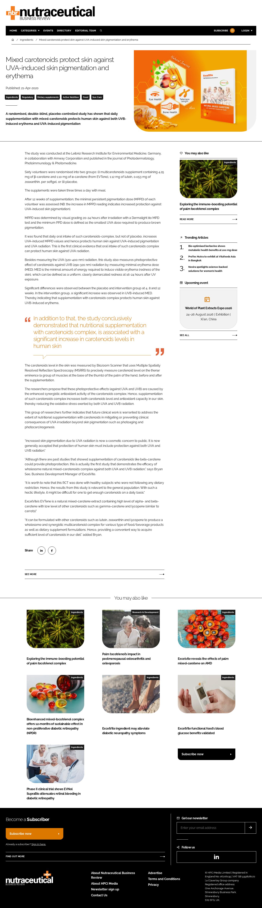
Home (13, 30)
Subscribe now (193, 754)
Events (48, 30)
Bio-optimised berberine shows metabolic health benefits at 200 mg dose (212, 248)
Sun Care (97, 97)
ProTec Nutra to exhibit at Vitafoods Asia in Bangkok (212, 258)
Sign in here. (38, 844)
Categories (28, 30)
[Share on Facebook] (52, 550)
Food (85, 97)
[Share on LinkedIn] (41, 550)
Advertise (155, 873)
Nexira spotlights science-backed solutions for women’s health (207, 269)
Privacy (153, 885)
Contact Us (99, 895)
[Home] (13, 39)
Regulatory (27, 97)
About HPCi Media (104, 883)
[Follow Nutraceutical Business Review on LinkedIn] (216, 858)
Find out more (15, 856)
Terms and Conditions (164, 879)
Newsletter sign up (105, 889)
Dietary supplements (47, 97)
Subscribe (221, 30)
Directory (64, 30)
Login (245, 30)
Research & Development (145, 612)
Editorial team (85, 30)
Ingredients (12, 97)
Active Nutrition (71, 97)
